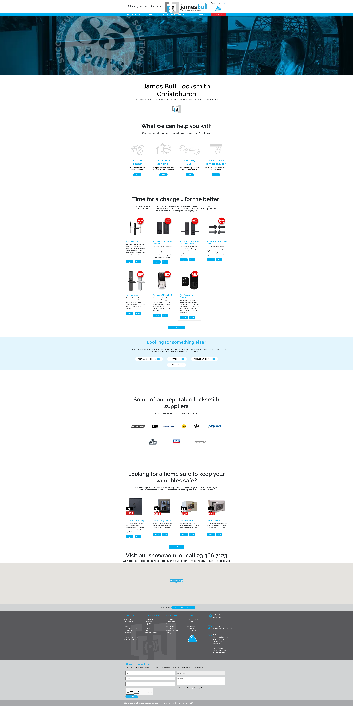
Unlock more (176, 327)
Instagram (190, 624)
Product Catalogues (203, 359)
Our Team (169, 619)
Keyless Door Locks (131, 637)
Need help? (136, 14)
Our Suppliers (170, 628)
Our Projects (170, 626)
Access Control (129, 630)
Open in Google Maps (182, 607)
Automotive (149, 619)
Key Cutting (149, 14)
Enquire (129, 262)
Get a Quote (191, 626)
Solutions (171, 14)
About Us (171, 615)
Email (203, 688)
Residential (149, 622)
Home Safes (175, 365)
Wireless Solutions (130, 639)
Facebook (190, 622)
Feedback (190, 628)
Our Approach (171, 622)
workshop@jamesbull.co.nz (222, 628)
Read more (176, 547)
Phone (196, 688)
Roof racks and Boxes (147, 359)
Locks (126, 626)
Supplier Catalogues (173, 630)
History (168, 633)
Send (132, 697)
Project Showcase (151, 624)
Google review (192, 630)
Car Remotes (128, 622)
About (181, 14)
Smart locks (175, 359)
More (138, 262)
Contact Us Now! (193, 619)
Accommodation (151, 633)
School (147, 628)
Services (160, 14)
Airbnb (147, 630)
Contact (203, 14)
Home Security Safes (131, 628)
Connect (192, 615)
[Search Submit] (224, 3)
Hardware (127, 633)
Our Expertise (170, 624)
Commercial (152, 615)
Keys (126, 624)
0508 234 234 (218, 14)
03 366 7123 (217, 626)
